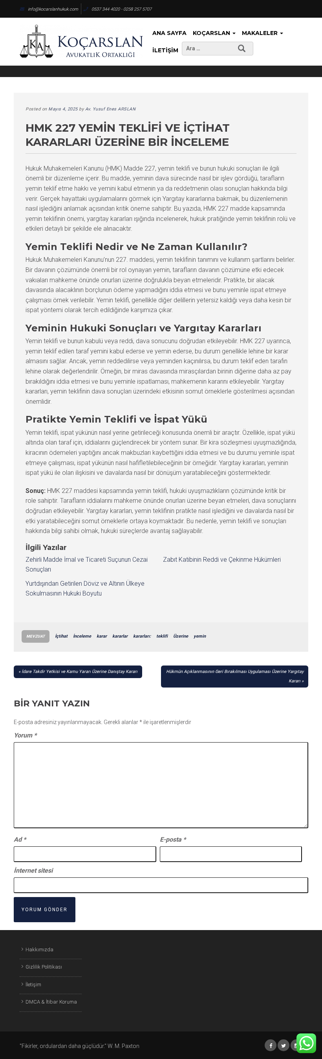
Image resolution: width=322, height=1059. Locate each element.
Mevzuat (35, 636)
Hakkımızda (39, 949)
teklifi (162, 636)
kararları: (142, 636)
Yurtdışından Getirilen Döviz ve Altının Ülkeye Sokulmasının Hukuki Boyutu (85, 589)
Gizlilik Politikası (44, 967)
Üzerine (180, 636)
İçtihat (61, 636)
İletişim (165, 50)
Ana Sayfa (169, 33)
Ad (20, 839)
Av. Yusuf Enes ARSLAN (110, 109)
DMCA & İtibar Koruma (51, 1002)
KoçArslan (212, 33)
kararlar (120, 636)
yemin (200, 636)
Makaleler (260, 33)
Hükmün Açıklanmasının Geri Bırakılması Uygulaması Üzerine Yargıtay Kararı (235, 676)
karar (102, 636)
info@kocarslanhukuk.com (53, 9)
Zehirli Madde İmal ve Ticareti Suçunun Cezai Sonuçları (87, 565)
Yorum (25, 735)
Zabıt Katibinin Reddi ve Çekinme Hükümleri (222, 559)
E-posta (173, 839)
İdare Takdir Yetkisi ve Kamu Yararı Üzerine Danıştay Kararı (79, 671)
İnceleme (82, 636)
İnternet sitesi (33, 870)
